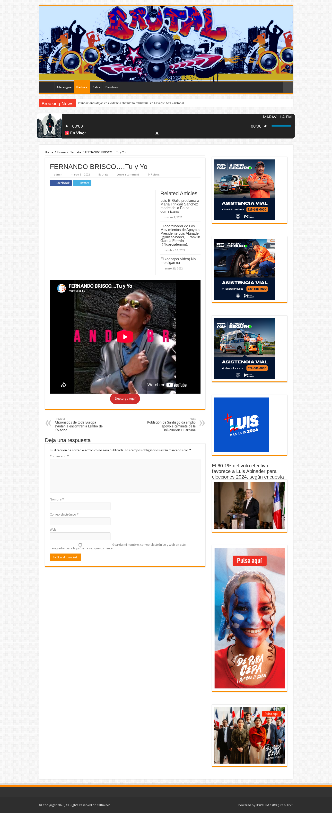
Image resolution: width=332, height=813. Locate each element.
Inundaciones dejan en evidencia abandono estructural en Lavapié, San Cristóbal (131, 103)
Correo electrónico (64, 514)
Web (53, 529)
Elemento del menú (48, 87)
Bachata (81, 87)
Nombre (57, 499)
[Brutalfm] (166, 44)
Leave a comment (128, 174)
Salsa (96, 87)
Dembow (111, 87)
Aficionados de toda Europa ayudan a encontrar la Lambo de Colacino (79, 424)
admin (58, 174)
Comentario (59, 456)
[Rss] (232, 805)
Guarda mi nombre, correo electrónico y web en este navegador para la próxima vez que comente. (118, 546)
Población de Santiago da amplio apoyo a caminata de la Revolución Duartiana (171, 424)
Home (49, 152)
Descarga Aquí (125, 398)
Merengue (64, 87)
